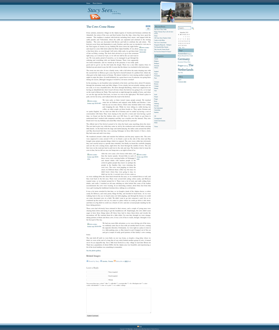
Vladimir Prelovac (155, 329)
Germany (156, 82)
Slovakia (156, 106)
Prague (156, 99)
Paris (155, 78)
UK (155, 116)
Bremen (156, 84)
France (156, 74)
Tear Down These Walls (160, 29)
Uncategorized (158, 118)
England (156, 71)
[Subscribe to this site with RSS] (95, 16)
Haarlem (156, 112)
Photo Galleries (97, 3)
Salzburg (156, 103)
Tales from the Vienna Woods (161, 49)
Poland (156, 97)
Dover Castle (189, 55)
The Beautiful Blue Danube (161, 47)
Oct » (183, 47)
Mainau (156, 88)
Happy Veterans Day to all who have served (163, 32)
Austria (104, 261)
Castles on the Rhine (159, 40)
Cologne (156, 86)
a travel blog (116, 13)
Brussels (184, 55)
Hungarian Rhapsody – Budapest (162, 45)
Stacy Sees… (102, 10)
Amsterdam (157, 110)
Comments (182, 82)
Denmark (156, 66)
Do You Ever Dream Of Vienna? (162, 51)
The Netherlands (158, 108)
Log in (179, 79)
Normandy (157, 76)
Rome (155, 101)
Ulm (182, 72)
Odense (156, 68)
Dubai (155, 36)
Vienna (110, 261)
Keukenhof (181, 62)
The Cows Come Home (100, 26)
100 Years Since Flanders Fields (162, 38)
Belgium (156, 61)
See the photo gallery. (93, 250)
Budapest (156, 63)
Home (88, 3)
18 (189, 41)
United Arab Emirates (159, 121)
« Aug (179, 47)
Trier (155, 90)
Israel (155, 94)
